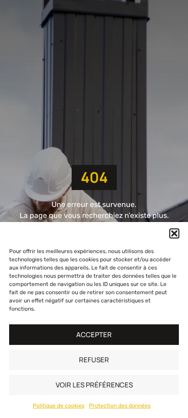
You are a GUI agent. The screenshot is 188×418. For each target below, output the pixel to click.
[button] (174, 233)
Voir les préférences (94, 385)
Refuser (94, 360)
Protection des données (120, 405)
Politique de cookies (58, 405)
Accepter (94, 334)
